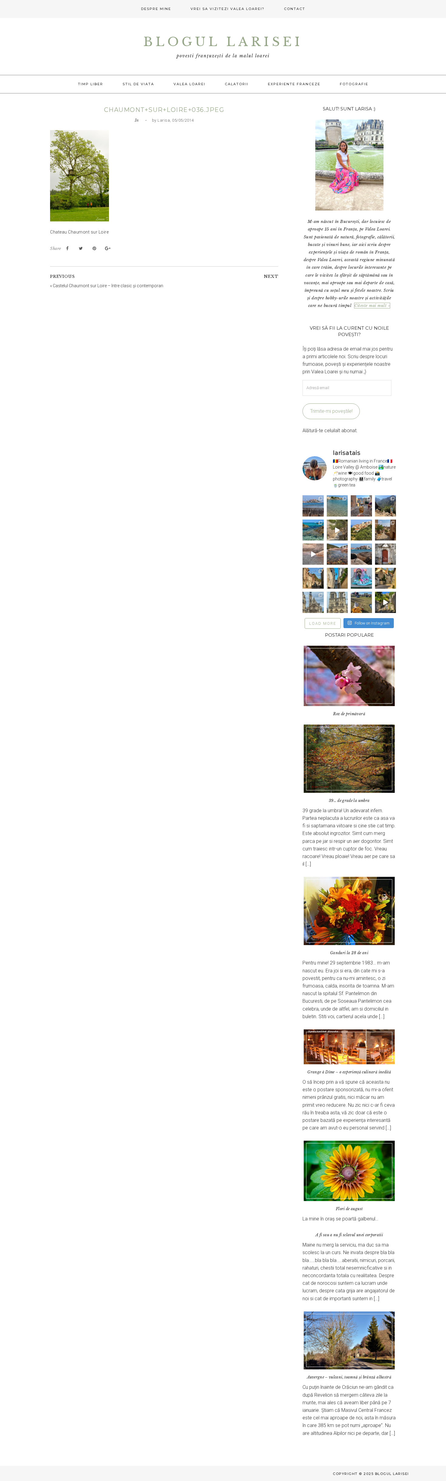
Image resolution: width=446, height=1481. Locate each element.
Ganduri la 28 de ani (349, 953)
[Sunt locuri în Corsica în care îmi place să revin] (385, 530)
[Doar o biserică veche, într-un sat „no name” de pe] (385, 554)
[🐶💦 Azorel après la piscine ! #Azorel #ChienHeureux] (361, 578)
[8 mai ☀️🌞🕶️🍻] (361, 602)
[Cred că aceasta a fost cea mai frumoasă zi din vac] (337, 505)
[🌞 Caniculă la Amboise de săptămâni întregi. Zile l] (312, 578)
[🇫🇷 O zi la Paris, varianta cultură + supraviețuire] (337, 602)
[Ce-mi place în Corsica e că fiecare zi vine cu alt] (312, 554)
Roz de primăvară (349, 714)
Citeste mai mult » (372, 305)
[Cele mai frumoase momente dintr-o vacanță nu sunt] (361, 554)
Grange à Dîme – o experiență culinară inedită (349, 1072)
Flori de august (349, 1209)
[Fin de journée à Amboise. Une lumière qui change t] (385, 578)
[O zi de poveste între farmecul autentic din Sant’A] (337, 530)
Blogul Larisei (223, 41)
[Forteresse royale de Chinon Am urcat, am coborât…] (385, 602)
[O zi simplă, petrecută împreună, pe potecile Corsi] (385, 505)
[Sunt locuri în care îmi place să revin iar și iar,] (361, 505)
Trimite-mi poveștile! (331, 411)
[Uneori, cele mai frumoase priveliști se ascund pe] (337, 578)
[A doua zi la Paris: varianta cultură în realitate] (312, 602)
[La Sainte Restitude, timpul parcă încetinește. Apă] (312, 530)
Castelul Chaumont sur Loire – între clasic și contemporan (108, 285)
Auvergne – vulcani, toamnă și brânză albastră (349, 1377)
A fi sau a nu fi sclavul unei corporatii (349, 1235)
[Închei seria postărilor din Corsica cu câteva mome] (312, 505)
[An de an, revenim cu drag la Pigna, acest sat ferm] (361, 530)
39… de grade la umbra (349, 800)
